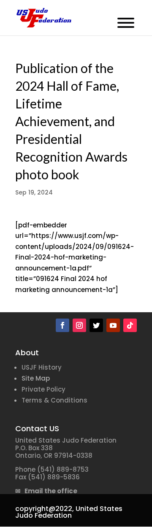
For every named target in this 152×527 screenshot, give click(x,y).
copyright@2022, (44, 508)
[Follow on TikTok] (130, 325)
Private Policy (43, 389)
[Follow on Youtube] (113, 325)
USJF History (42, 367)
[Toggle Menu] (125, 23)
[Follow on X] (96, 325)
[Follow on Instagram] (79, 325)
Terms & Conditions (54, 400)
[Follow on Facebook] (62, 325)
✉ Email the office (46, 490)
